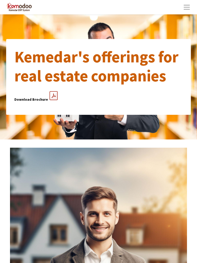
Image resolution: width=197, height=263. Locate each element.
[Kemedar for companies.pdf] (53, 96)
